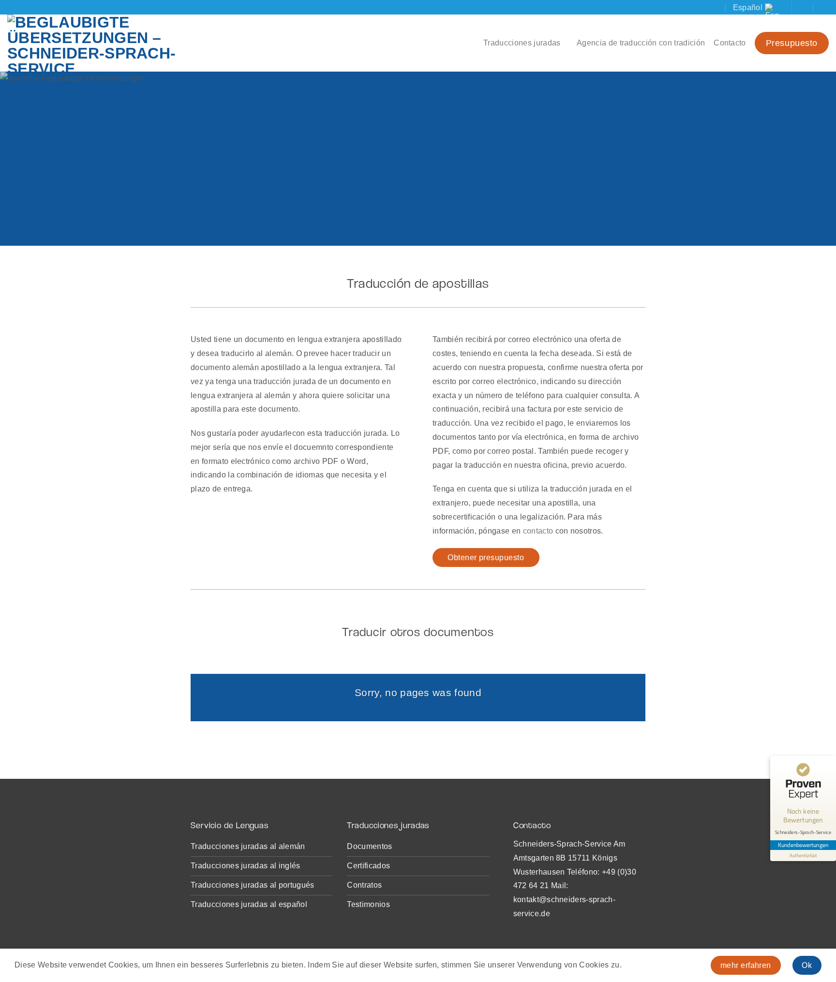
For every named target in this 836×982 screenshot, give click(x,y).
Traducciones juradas (521, 43)
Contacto (730, 43)
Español (747, 7)
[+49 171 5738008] (825, 7)
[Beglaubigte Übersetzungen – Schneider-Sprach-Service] (128, 43)
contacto (538, 531)
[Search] (718, 7)
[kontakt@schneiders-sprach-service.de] (805, 7)
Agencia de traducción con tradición (641, 43)
